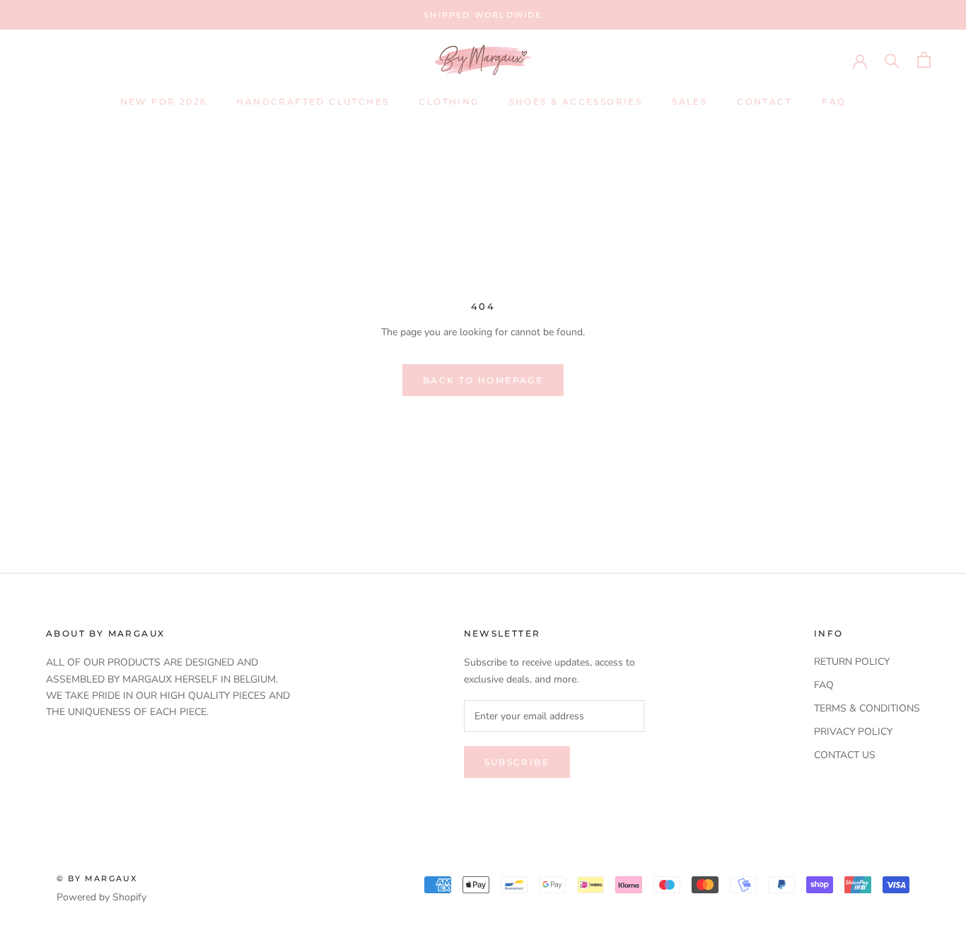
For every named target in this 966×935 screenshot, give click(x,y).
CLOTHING (449, 101)
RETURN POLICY (852, 661)
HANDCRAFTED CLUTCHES (312, 101)
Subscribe (517, 762)
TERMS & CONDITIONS (867, 708)
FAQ (834, 101)
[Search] (892, 59)
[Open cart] (924, 60)
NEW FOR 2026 (163, 101)
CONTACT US (844, 755)
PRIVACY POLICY (853, 731)
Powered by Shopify (101, 897)
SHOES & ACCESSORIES (576, 101)
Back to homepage (483, 380)
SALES (689, 101)
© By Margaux (97, 878)
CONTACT (764, 101)
